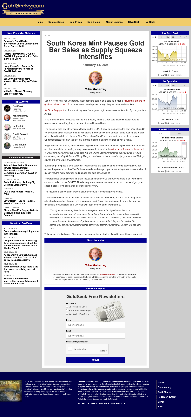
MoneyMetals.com (108, 274)
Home (39, 22)
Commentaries (56, 22)
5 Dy (167, 37)
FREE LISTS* (71, 303)
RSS (160, 406)
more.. (179, 75)
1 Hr (161, 37)
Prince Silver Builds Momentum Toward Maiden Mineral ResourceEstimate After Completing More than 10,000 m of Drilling (20, 170)
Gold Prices (75, 22)
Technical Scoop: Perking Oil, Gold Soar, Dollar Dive (19, 183)
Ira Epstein (18, 126)
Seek (152, 22)
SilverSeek (134, 22)
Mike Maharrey (20, 115)
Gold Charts (164, 392)
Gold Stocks (93, 22)
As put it (54, 110)
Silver (161, 401)
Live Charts (169, 71)
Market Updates (114, 22)
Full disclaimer (83, 399)
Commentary (165, 387)
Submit (95, 360)
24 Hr (154, 37)
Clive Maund (19, 144)
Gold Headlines (10, 228)
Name (68, 320)
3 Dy (173, 37)
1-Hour (161, 75)
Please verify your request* (77, 341)
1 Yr (179, 37)
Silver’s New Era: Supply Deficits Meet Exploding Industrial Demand (21, 213)
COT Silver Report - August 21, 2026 (20, 192)
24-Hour (170, 75)
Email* (68, 331)
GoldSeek (18, 106)
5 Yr (185, 37)
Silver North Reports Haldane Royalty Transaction (19, 202)
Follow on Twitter (167, 396)
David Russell (20, 134)
